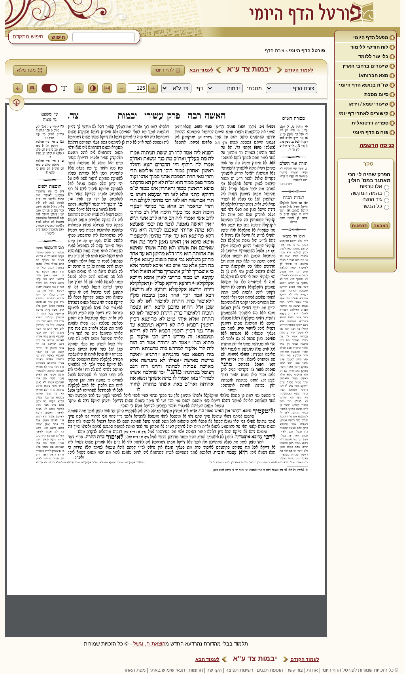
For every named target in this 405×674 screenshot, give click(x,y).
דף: (199, 88)
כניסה (387, 145)
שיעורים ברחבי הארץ (365, 66)
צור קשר (295, 670)
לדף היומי (164, 70)
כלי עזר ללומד (373, 56)
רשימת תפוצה (239, 670)
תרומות (196, 670)
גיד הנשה (372, 199)
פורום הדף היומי (370, 132)
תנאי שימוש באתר (167, 670)
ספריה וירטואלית (370, 123)
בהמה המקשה (366, 193)
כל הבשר (372, 206)
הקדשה (214, 670)
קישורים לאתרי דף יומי (363, 113)
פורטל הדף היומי (307, 50)
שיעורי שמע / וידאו (368, 104)
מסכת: (254, 88)
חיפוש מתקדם (28, 37)
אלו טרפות (371, 186)
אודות (312, 670)
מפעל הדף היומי (370, 37)
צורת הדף (274, 50)
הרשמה (369, 145)
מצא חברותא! (373, 75)
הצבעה (380, 225)
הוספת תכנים (270, 670)
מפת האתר (134, 670)
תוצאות (360, 225)
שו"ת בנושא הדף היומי (363, 85)
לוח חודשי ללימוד (369, 47)
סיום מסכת (376, 94)
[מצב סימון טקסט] (64, 88)
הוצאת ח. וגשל (149, 644)
